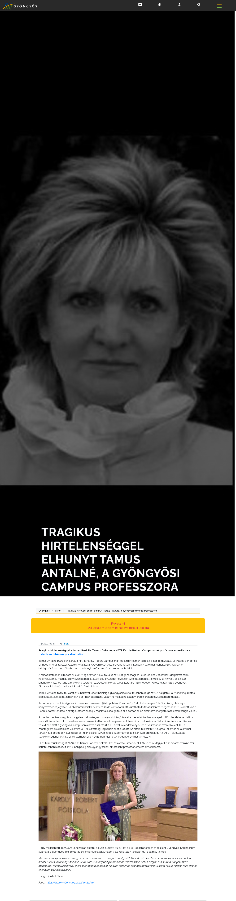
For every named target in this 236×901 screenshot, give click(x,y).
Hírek (66, 643)
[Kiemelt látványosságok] (160, 5)
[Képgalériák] (140, 5)
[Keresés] (198, 4)
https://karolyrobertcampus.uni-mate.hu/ (70, 882)
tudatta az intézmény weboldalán (61, 654)
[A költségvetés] (179, 5)
